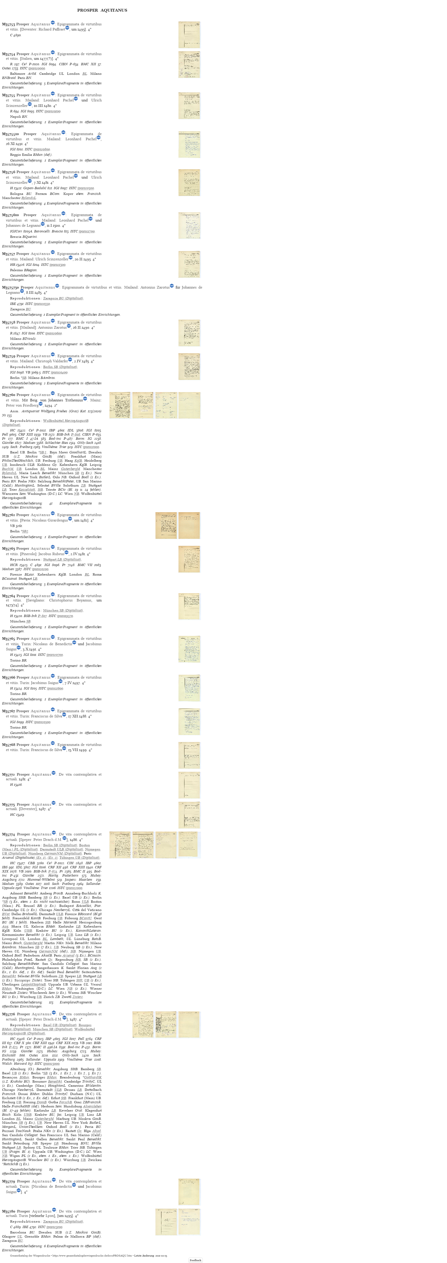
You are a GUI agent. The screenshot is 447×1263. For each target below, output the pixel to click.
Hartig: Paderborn (63, 875)
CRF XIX (63, 1043)
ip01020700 (55, 654)
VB (28, 372)
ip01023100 (54, 1227)
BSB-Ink (63, 434)
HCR (14, 565)
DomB (42, 1102)
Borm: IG (84, 438)
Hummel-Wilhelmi (41, 879)
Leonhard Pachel (58, 100)
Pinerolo (28, 554)
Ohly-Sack (85, 442)
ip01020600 (53, 333)
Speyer (25, 839)
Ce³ (24, 64)
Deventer (28, 29)
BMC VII (85, 565)
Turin (26, 644)
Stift (79, 980)
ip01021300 (57, 264)
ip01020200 (40, 569)
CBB (31, 863)
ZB (83, 485)
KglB (78, 460)
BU (28, 309)
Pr (4, 438)
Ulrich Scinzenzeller (52, 259)
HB (78, 959)
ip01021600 (55, 688)
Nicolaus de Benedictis (52, 644)
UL (19, 1236)
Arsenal (68, 955)
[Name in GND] (53, 24)
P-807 (42, 616)
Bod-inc (55, 438)
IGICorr (16, 231)
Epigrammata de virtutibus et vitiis (91, 287)
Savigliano (35, 600)
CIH (70, 863)
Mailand (32, 100)
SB (24, 378)
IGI (44, 64)
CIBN (63, 64)
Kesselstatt (27, 489)
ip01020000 (36, 68)
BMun (7, 988)
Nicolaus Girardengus (50, 520)
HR (12, 264)
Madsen (29, 442)
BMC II (79, 871)
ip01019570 (65, 616)
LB (4, 489)
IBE (13, 304)
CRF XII (54, 867)
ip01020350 (42, 304)
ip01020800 (41, 149)
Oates (6, 68)
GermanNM (48, 951)
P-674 (52, 871)
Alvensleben (92, 1106)
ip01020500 (42, 722)
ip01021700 (87, 231)
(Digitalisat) (63, 298)
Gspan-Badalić (34, 188)
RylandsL (28, 198)
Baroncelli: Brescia (48, 231)
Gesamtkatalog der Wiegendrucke (30, 1255)
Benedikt (9, 976)
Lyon (50, 1215)
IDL (71, 430)
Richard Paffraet (52, 29)
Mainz (95, 400)
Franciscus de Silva (46, 716)
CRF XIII (25, 434)
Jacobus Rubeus (51, 554)
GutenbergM (70, 469)
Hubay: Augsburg (61, 1051)
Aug (5, 926)
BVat (6, 914)
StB (40, 489)
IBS (5, 867)
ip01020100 (52, 111)
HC (12, 430)
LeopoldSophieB (33, 984)
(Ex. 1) (40, 857)
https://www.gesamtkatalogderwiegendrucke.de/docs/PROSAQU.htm (92, 1255)
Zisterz (77, 997)
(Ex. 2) (53, 857)
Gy (50, 959)
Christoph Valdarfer (51, 361)
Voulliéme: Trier (54, 447)
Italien (26, 58)
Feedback (195, 1260)
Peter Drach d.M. (47, 839)
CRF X (19, 1043)
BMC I (22, 438)
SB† (43, 452)
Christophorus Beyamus (70, 600)
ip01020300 (86, 188)
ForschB (65, 1102)
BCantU (85, 918)
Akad (96, 1131)
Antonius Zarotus (155, 287)
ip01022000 (74, 888)
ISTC (23, 68)
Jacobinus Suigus (44, 682)
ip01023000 (51, 1063)
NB (76, 493)
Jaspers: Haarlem (79, 879)
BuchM (7, 469)
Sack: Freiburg (21, 447)
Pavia (25, 520)
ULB (85, 901)
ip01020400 (59, 372)
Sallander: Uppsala (41, 1059)
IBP (52, 430)
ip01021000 (91, 447)
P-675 (13, 1047)
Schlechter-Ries (56, 442)
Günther (8, 442)
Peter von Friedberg (22, 405)
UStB (28, 930)
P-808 (75, 434)
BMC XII (88, 64)
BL (85, 73)
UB (59, 460)
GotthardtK (93, 1077)
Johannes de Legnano (23, 225)
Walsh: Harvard (14, 1063)
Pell (5, 434)
